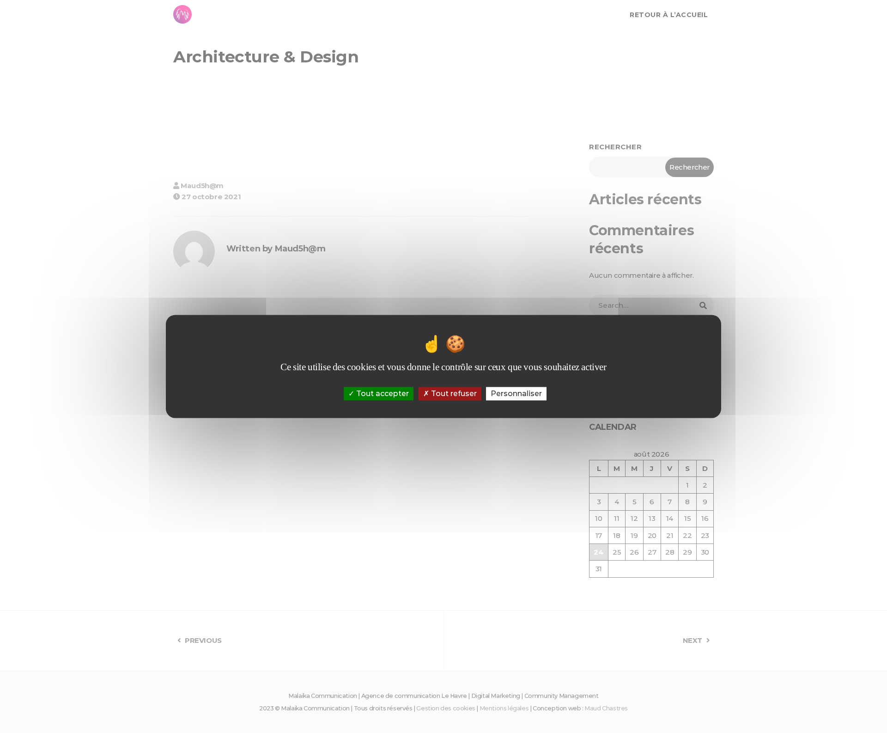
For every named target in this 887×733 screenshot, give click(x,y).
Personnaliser (516, 393)
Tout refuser (453, 393)
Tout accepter (381, 393)
